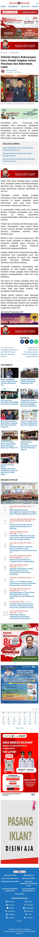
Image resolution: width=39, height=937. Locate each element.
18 (3, 721)
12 (8, 719)
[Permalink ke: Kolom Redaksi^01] (3, 71)
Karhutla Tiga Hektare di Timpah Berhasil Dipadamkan (22, 560)
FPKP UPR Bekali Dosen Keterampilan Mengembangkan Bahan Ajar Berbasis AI (9, 445)
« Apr (17, 728)
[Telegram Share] (31, 342)
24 (35, 721)
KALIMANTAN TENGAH (24, 506)
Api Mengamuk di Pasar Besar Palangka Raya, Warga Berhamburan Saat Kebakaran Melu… (22, 595)
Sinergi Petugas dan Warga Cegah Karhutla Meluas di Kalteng (21, 526)
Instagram (29, 911)
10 (35, 717)
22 (25, 721)
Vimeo (29, 914)
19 (8, 721)
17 (35, 719)
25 (3, 724)
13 (14, 719)
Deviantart (29, 918)
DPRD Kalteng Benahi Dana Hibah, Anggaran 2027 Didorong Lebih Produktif (9, 424)
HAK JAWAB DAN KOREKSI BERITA (28, 890)
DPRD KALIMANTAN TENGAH (19, 519)
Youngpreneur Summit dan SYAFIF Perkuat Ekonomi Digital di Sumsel (9, 352)
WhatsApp (29, 905)
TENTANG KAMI (10, 875)
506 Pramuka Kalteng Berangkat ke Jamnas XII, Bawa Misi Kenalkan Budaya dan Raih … (23, 513)
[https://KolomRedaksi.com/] (20, 3)
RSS (20, 921)
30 (30, 724)
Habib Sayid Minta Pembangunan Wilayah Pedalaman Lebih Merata (20, 616)
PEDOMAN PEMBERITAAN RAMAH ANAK (28, 884)
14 (19, 719)
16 (30, 719)
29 (25, 724)
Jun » (22, 728)
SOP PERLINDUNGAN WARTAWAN (10, 890)
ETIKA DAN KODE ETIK (10, 878)
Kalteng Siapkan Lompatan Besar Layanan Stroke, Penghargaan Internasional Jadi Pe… (23, 549)
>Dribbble (11, 914)
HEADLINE (13, 506)
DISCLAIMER (19, 894)
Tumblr (11, 908)
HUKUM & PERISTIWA (24, 589)
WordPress (11, 911)
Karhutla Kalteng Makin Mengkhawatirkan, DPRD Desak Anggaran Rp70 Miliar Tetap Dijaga (9, 469)
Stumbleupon (29, 908)
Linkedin (11, 918)
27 (14, 724)
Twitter (29, 902)
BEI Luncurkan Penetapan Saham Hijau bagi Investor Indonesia (9, 402)
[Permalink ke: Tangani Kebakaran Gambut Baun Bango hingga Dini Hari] (29, 373)
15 (24, 719)
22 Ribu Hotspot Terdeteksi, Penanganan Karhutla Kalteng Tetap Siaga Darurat (29, 446)
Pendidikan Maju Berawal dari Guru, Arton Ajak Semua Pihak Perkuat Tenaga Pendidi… (22, 537)
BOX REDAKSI (29, 875)
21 (19, 721)
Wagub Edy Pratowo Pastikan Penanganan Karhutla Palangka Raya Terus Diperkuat (29, 403)
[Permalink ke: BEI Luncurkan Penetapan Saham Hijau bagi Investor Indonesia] (10, 394)
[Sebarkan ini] (22, 342)
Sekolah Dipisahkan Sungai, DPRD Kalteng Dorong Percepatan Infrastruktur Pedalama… (21, 571)
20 (14, 721)
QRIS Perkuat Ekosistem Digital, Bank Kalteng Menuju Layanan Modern (30, 352)
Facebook (11, 902)
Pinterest (11, 905)
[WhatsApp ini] (36, 342)
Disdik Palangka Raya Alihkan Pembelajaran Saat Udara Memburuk (29, 423)
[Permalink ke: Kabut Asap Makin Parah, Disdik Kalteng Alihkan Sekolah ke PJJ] (10, 373)
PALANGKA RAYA (15, 590)
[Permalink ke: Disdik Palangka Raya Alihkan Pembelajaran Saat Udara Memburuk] (29, 415)
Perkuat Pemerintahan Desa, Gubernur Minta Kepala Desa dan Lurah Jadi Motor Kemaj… (22, 605)
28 (19, 724)
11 (3, 719)
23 (30, 721)
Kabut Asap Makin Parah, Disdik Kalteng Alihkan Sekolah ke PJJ (9, 382)
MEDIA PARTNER (28, 878)
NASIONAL (28, 521)
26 (8, 724)
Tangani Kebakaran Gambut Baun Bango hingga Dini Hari (28, 381)
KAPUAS (12, 557)
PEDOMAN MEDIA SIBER (10, 881)
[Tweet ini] (27, 342)
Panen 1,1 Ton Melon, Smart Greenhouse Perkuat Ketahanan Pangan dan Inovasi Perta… (23, 583)
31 (35, 724)
